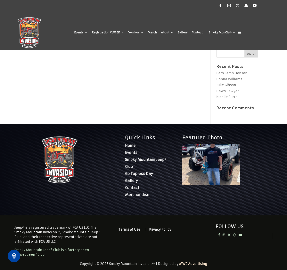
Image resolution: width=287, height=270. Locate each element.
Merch (152, 32)
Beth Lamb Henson (231, 73)
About (165, 32)
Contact (197, 32)
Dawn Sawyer (227, 91)
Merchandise (137, 194)
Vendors (134, 32)
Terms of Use (129, 229)
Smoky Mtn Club (220, 32)
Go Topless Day (139, 173)
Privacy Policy (160, 229)
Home (130, 145)
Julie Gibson (226, 85)
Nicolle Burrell (228, 97)
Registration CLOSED (106, 32)
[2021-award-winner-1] (211, 184)
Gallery (183, 32)
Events (79, 32)
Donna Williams (229, 79)
